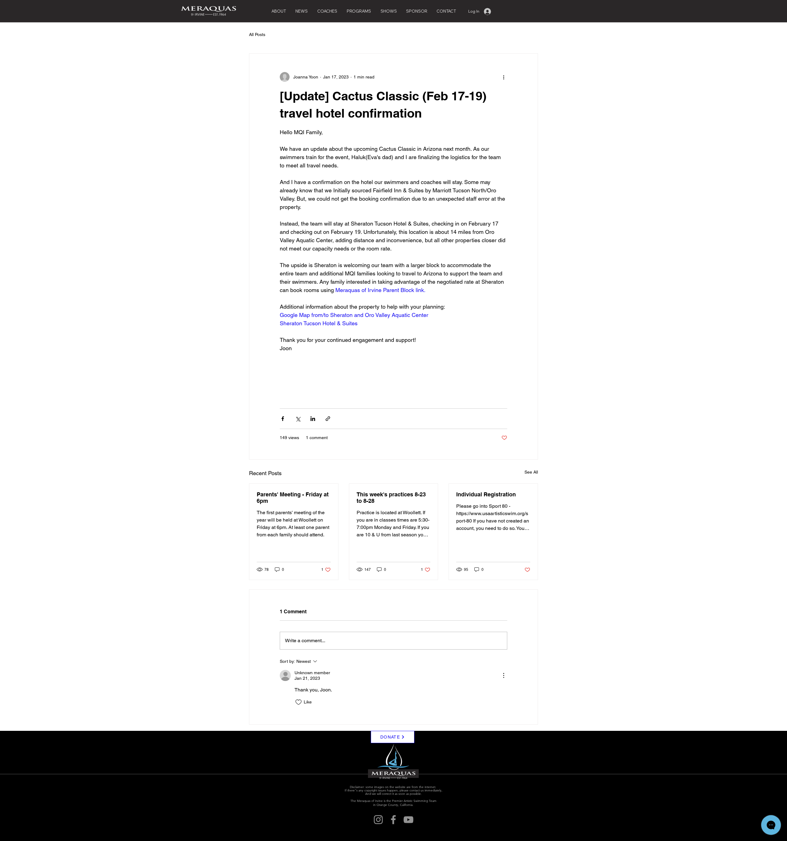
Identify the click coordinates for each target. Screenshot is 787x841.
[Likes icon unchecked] (299, 702)
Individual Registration (486, 494)
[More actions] (503, 77)
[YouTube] (408, 820)
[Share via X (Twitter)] (298, 419)
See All (531, 472)
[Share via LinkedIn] (313, 419)
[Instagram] (378, 820)
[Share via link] (328, 419)
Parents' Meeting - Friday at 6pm (293, 497)
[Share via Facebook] (283, 419)
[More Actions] (503, 675)
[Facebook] (393, 820)
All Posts (257, 34)
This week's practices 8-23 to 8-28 (391, 497)
